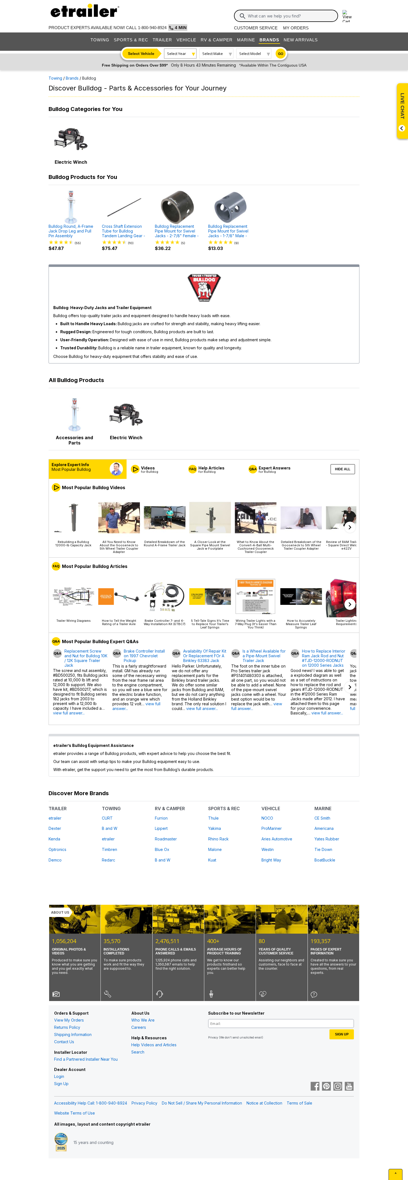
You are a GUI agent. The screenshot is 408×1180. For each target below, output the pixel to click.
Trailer (162, 39)
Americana (324, 828)
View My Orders (69, 1020)
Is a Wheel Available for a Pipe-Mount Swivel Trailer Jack (264, 656)
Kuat (212, 860)
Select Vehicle (141, 53)
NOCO (267, 818)
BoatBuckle (324, 860)
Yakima (214, 828)
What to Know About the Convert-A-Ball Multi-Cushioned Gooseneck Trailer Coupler (255, 547)
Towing (99, 39)
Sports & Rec (131, 39)
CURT (107, 818)
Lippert (161, 828)
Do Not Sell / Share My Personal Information (202, 1103)
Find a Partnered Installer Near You (86, 1059)
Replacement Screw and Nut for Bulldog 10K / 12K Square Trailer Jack (85, 658)
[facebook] (315, 1087)
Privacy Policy (144, 1103)
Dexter (55, 828)
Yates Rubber (326, 839)
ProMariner (271, 828)
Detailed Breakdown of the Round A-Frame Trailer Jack (164, 543)
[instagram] (337, 1087)
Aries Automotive (276, 839)
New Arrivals (301, 39)
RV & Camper (217, 39)
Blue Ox (162, 849)
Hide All (342, 469)
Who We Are (143, 1020)
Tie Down (323, 849)
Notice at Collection (264, 1103)
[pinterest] (326, 1087)
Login (59, 1076)
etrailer (55, 818)
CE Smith (322, 818)
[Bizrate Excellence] (61, 1142)
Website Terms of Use (74, 1113)
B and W (109, 828)
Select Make (212, 53)
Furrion (161, 818)
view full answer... (69, 713)
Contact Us (64, 1041)
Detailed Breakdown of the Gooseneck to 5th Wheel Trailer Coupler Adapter (301, 545)
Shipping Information (73, 1034)
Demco (55, 860)
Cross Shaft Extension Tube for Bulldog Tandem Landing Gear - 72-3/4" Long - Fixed (123, 231)
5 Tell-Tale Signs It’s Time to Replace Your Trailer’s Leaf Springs (210, 624)
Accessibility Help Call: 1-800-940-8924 (90, 1103)
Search (137, 1052)
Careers (138, 1027)
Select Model (250, 53)
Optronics (57, 849)
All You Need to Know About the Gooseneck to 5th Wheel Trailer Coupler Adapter (119, 547)
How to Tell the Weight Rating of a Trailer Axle (119, 622)
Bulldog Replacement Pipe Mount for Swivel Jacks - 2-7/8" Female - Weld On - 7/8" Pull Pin (177, 231)
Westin (267, 849)
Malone (215, 849)
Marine (246, 39)
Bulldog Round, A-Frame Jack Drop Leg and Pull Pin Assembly (71, 231)
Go (280, 54)
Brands (269, 39)
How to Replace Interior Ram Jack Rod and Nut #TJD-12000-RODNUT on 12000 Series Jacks (323, 658)
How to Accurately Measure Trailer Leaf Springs (301, 624)
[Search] (242, 16)
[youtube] (349, 1087)
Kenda (54, 839)
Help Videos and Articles (154, 1044)
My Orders (296, 28)
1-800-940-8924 (152, 27)
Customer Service (256, 28)
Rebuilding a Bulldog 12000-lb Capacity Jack (73, 543)
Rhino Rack (218, 839)
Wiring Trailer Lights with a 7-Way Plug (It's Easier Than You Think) (255, 624)
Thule (213, 818)
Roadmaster (166, 839)
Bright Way (271, 860)
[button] (350, 527)
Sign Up (61, 1083)
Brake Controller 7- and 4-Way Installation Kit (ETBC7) (164, 622)
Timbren (109, 849)
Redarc (108, 860)
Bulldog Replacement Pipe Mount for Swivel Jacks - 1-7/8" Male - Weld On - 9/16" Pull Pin (230, 231)
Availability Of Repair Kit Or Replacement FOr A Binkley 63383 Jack (204, 656)
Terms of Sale (299, 1103)
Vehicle (186, 39)
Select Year (176, 53)
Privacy (213, 1037)
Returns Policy (67, 1027)
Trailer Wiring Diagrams (73, 620)
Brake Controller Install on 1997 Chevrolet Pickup (144, 656)
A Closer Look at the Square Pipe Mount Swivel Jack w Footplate (210, 545)
